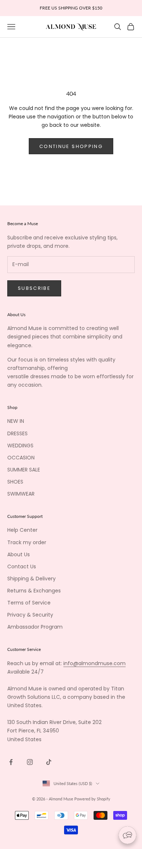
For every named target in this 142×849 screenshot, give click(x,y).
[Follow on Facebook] (11, 762)
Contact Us (21, 566)
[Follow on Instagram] (29, 762)
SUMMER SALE (23, 469)
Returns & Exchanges (34, 590)
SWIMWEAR (21, 493)
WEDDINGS (20, 445)
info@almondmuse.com (94, 663)
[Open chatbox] (127, 835)
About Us (18, 554)
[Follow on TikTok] (48, 762)
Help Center (22, 530)
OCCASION (21, 457)
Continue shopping (71, 146)
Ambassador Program (35, 626)
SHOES (15, 481)
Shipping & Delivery (31, 578)
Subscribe (34, 288)
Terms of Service (29, 602)
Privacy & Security (30, 614)
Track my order (26, 542)
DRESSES (17, 433)
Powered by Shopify (92, 798)
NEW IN (15, 421)
